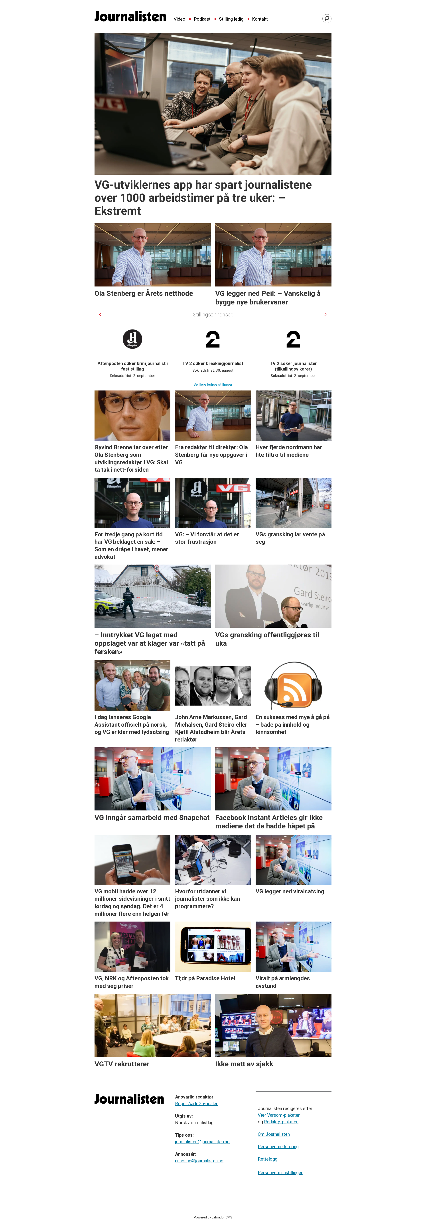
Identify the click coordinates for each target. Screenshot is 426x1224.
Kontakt (260, 19)
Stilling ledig (231, 19)
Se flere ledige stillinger (213, 384)
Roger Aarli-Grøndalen (196, 1103)
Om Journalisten (274, 1134)
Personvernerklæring (278, 1146)
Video (179, 19)
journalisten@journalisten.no (202, 1141)
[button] (100, 314)
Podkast (202, 19)
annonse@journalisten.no (199, 1160)
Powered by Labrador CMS (213, 1217)
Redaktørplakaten (281, 1121)
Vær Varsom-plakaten (279, 1115)
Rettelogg (267, 1159)
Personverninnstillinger (280, 1172)
